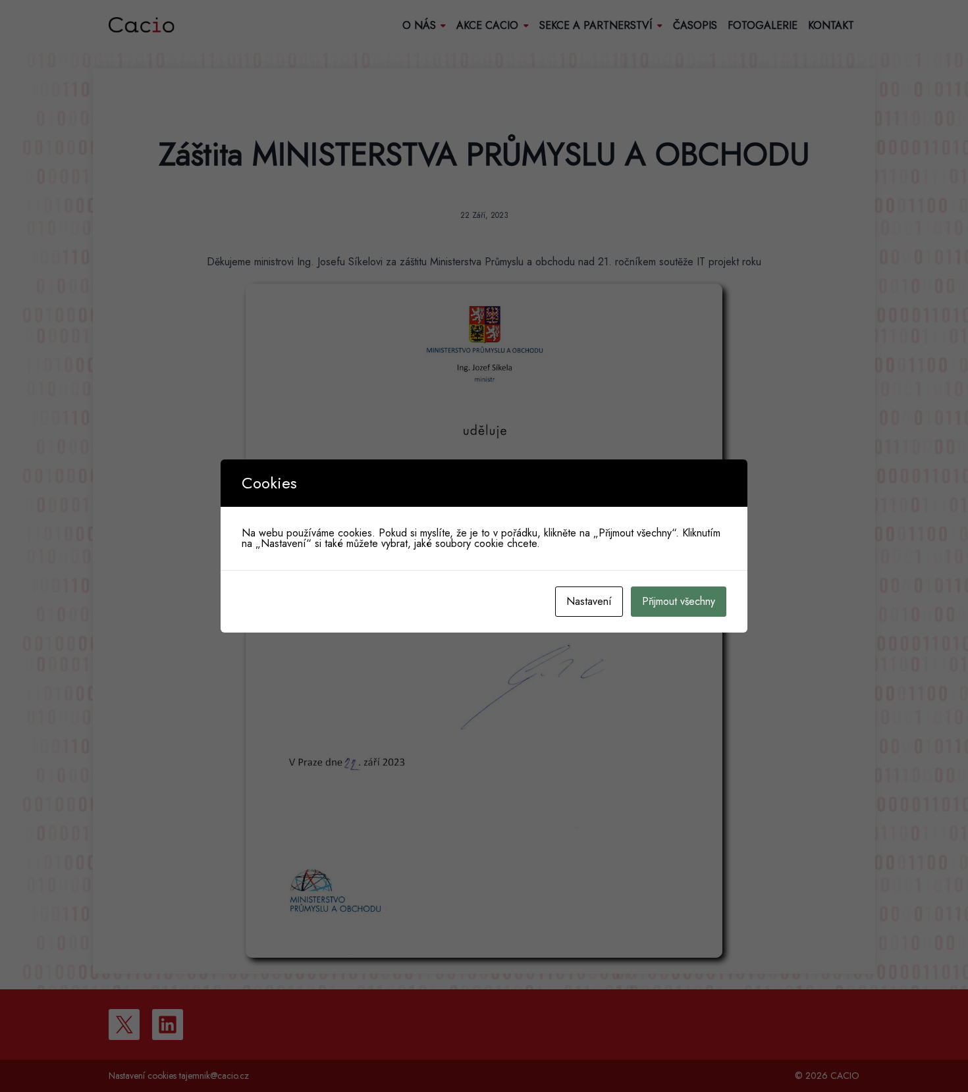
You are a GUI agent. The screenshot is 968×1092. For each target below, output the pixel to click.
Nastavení (589, 601)
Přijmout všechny (678, 601)
